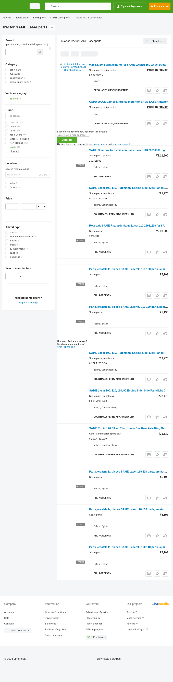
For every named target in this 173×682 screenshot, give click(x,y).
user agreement (121, 144)
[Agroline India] (14, 6)
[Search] (48, 6)
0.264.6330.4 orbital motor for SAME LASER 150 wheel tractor (128, 64)
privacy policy (100, 144)
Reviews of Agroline (55, 629)
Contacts (9, 623)
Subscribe (67, 139)
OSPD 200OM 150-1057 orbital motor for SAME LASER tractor (128, 101)
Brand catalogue (54, 635)
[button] (157, 90)
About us (9, 612)
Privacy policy (52, 618)
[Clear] (50, 48)
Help (6, 618)
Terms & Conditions (55, 612)
